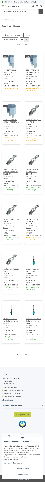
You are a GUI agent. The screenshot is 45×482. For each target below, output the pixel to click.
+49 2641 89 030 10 (11, 387)
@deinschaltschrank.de (12, 397)
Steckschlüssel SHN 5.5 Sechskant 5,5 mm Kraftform (11, 320)
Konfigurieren (23, 474)
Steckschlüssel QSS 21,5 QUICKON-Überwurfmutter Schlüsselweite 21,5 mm (33, 171)
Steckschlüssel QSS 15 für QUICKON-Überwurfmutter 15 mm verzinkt (33, 121)
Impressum (7, 463)
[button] (33, 6)
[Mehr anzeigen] (36, 2)
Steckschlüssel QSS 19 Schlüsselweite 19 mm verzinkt (11, 171)
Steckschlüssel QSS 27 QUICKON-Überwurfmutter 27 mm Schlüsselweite (11, 270)
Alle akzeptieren (23, 468)
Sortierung (29, 35)
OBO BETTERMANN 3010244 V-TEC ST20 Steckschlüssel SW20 (33, 71)
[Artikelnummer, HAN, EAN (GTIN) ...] (41, 11)
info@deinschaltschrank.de (14, 391)
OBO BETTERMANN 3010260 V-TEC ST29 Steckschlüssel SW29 (10, 121)
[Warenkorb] (41, 6)
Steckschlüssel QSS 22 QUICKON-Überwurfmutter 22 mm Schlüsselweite (11, 220)
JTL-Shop (26, 479)
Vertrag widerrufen (22, 415)
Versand (5, 78)
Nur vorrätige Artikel (13, 35)
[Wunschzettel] (37, 6)
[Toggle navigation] (3, 5)
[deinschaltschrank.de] (12, 6)
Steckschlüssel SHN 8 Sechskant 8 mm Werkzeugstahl (33, 320)
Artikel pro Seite (9, 40)
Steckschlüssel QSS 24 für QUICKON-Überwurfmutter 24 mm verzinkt (33, 220)
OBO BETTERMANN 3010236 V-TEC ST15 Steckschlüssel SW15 (10, 71)
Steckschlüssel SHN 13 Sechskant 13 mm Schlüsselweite (33, 270)
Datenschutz (17, 463)
